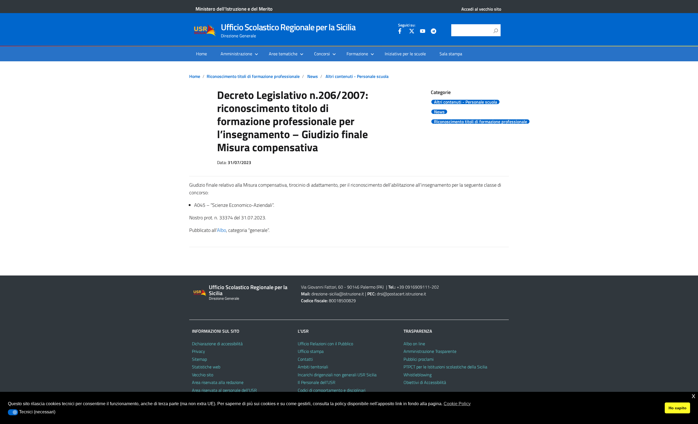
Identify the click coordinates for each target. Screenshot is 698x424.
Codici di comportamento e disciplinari (331, 390)
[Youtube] (422, 32)
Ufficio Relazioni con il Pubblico (325, 343)
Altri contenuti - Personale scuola (357, 76)
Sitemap (199, 359)
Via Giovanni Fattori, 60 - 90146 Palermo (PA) (342, 287)
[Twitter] (411, 32)
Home (201, 53)
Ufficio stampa (311, 351)
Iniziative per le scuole (405, 53)
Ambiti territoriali (313, 367)
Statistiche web (206, 367)
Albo (221, 230)
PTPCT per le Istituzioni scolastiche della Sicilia (445, 367)
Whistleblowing (418, 374)
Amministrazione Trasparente (430, 351)
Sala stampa (451, 53)
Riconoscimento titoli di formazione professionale (253, 76)
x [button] (693, 395)
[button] (13, 412)
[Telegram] (433, 32)
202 (435, 287)
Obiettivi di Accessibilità (425, 382)
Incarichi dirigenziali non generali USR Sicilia (337, 374)
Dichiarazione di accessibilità (217, 343)
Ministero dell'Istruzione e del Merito (234, 9)
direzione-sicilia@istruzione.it (337, 293)
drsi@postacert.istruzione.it (401, 293)
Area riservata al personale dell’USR (224, 390)
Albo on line (414, 343)
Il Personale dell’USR (316, 382)
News (312, 76)
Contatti (305, 359)
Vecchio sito (202, 374)
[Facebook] (401, 32)
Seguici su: (406, 25)
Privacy (198, 351)
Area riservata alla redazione (217, 382)
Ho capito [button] (678, 408)
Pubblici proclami (419, 359)
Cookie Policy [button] (457, 403)
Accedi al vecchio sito (481, 9)
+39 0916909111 (413, 287)
